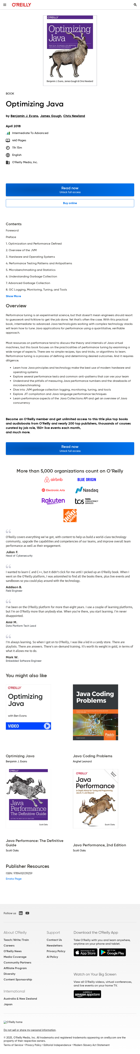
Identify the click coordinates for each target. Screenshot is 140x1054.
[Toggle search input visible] (135, 4)
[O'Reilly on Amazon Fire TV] (87, 997)
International (14, 991)
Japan (8, 1004)
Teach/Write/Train (16, 940)
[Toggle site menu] (4, 4)
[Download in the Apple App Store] (86, 955)
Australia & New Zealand (20, 999)
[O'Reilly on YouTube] (27, 913)
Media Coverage (15, 957)
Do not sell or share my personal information (30, 1030)
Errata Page (14, 878)
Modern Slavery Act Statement (91, 1045)
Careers (9, 945)
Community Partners (17, 962)
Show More (13, 296)
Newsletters (54, 945)
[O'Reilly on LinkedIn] (21, 913)
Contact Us (54, 940)
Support (53, 932)
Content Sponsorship (18, 979)
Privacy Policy (56, 951)
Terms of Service (13, 1045)
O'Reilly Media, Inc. (25, 162)
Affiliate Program (15, 968)
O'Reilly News (13, 951)
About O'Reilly (15, 932)
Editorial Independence (57, 1045)
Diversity (9, 974)
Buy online (70, 203)
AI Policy (52, 957)
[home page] (21, 4)
